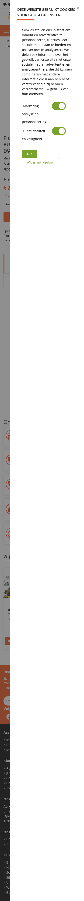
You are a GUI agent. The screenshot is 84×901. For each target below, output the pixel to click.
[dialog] (47, 450)
